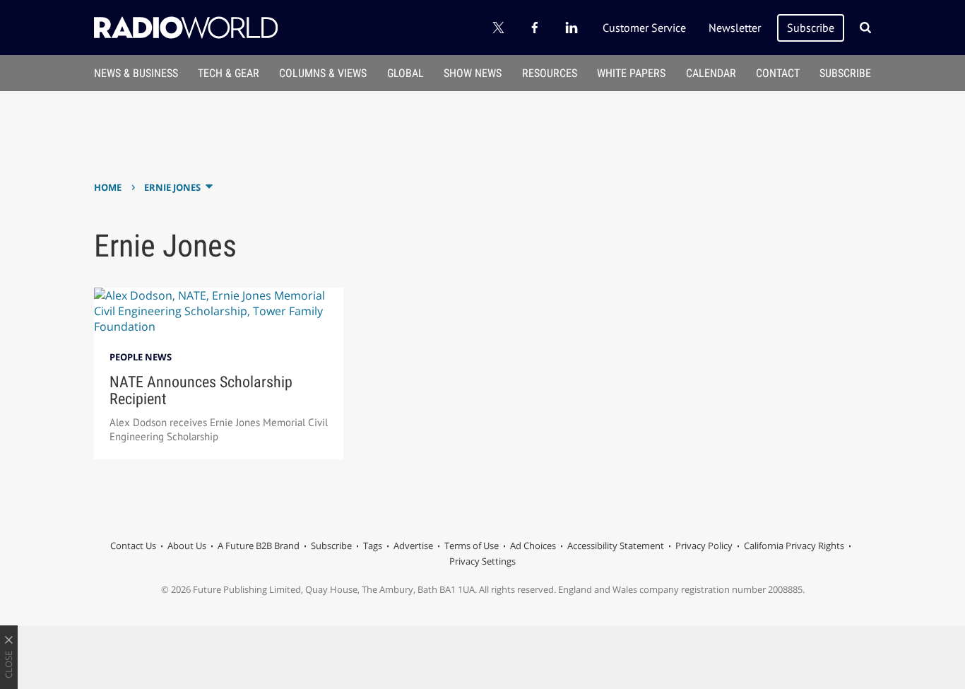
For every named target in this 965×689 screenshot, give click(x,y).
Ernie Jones (172, 187)
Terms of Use (471, 545)
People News (140, 357)
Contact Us (133, 545)
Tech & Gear (228, 73)
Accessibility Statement (615, 545)
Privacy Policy (704, 545)
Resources (549, 73)
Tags (372, 545)
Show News (473, 73)
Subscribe (810, 27)
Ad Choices (533, 545)
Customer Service (644, 27)
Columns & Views (323, 73)
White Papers (631, 73)
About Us (186, 545)
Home (108, 187)
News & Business (136, 73)
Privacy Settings (482, 561)
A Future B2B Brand (259, 545)
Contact (778, 73)
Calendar (711, 73)
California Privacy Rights (794, 545)
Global (405, 73)
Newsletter (735, 27)
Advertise (413, 545)
